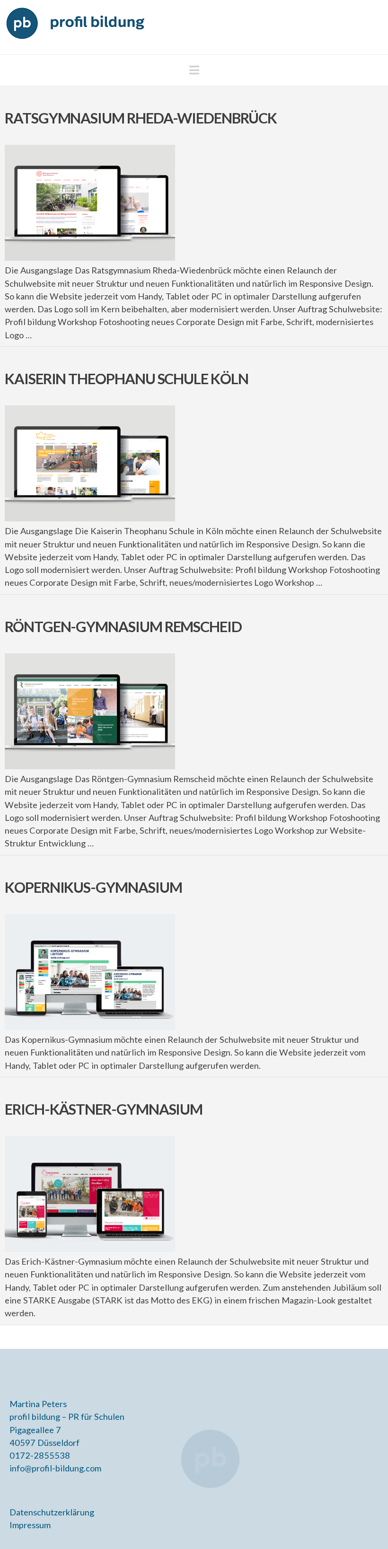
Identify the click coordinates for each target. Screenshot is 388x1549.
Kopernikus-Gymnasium (93, 887)
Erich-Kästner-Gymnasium (104, 1109)
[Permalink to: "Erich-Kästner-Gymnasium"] (90, 1194)
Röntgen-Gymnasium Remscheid (123, 626)
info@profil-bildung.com (55, 1468)
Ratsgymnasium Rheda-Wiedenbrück (141, 118)
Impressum (30, 1525)
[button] (194, 70)
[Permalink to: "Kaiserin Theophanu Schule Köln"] (90, 463)
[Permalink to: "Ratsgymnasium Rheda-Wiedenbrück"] (90, 203)
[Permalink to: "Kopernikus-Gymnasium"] (90, 972)
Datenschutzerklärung (51, 1512)
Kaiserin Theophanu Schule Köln (126, 378)
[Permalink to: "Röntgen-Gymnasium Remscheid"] (90, 711)
